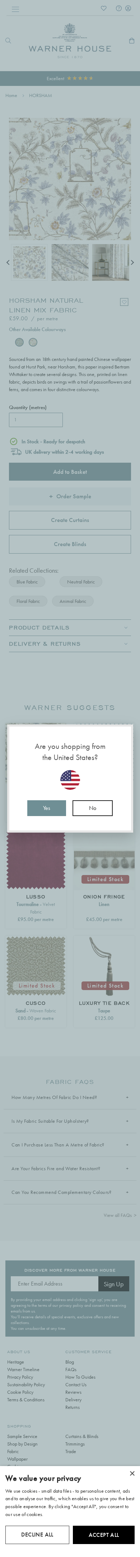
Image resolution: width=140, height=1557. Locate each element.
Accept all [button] (104, 1535)
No (92, 808)
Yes (46, 808)
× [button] (132, 1473)
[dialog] (70, 1511)
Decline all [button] (37, 1534)
